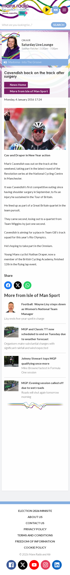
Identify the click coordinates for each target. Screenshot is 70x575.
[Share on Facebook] (8, 285)
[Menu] (64, 10)
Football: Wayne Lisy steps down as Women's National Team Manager (43, 309)
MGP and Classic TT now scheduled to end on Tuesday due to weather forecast (43, 334)
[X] (23, 565)
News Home (18, 84)
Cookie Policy (35, 547)
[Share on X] (18, 285)
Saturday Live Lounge (37, 45)
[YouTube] (34, 565)
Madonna (14, 62)
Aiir (49, 554)
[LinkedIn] (57, 565)
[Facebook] (11, 565)
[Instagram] (45, 565)
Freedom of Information (35, 541)
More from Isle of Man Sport (29, 91)
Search (58, 24)
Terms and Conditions (35, 535)
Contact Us (35, 523)
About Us (35, 517)
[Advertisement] (35, 448)
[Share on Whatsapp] (27, 285)
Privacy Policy (35, 529)
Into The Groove (32, 62)
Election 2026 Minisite (35, 510)
